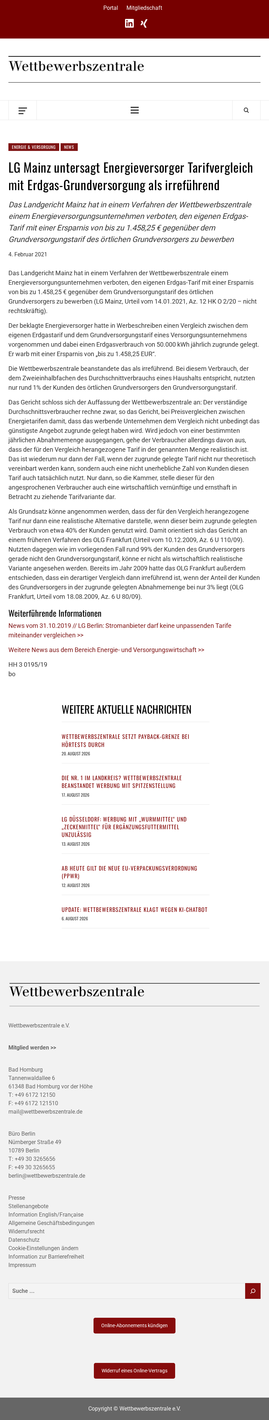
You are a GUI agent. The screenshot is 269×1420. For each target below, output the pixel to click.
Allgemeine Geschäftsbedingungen (51, 1223)
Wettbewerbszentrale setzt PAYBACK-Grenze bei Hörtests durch (125, 740)
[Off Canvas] (22, 110)
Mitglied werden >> (32, 1047)
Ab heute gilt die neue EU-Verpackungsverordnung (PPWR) (130, 872)
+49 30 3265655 (34, 1167)
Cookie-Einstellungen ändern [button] (43, 1248)
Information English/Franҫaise (45, 1214)
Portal (110, 8)
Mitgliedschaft (144, 8)
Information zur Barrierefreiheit (46, 1256)
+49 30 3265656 (35, 1159)
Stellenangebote (28, 1206)
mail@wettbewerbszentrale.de (45, 1111)
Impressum (22, 1265)
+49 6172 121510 (36, 1103)
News (69, 147)
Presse (16, 1197)
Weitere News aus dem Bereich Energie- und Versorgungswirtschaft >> (106, 649)
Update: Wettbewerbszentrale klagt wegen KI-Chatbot (135, 909)
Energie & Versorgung (34, 147)
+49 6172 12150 (35, 1095)
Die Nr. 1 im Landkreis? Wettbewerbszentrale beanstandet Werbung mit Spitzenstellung (122, 782)
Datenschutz (24, 1240)
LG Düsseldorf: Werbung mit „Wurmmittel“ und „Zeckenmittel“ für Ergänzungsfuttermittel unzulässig (124, 827)
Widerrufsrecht (26, 1231)
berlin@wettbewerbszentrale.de (46, 1175)
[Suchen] (253, 1291)
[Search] (246, 110)
